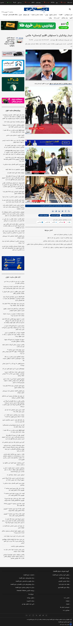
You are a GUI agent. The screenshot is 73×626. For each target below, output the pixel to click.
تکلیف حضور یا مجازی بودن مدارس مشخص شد (15, 136)
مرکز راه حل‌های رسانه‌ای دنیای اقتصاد (24, 587)
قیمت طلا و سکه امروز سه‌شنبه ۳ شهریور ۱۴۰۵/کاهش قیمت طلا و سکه (14, 515)
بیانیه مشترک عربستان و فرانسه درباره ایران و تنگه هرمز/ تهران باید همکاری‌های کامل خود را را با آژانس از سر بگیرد (13, 248)
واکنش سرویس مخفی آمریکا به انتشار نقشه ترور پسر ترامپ (13, 345)
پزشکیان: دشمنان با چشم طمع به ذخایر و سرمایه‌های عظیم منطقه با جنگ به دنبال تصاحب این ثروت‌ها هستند (13, 469)
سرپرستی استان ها (64, 607)
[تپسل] (26, 141)
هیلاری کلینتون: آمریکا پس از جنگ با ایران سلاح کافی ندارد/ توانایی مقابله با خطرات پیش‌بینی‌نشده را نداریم (13, 380)
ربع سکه (65, 2)
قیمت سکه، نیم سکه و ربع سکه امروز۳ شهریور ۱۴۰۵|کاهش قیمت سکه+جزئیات (14, 499)
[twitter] (62, 211)
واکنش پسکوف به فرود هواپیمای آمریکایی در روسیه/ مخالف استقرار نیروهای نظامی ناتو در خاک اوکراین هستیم (13, 556)
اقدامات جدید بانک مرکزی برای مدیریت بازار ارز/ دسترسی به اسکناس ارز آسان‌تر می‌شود (13, 232)
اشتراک (67, 604)
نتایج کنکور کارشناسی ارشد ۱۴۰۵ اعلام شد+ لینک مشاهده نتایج (13, 192)
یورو (47, 2)
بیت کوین (10, 2)
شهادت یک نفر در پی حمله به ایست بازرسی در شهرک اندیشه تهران (13, 141)
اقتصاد (60, 15)
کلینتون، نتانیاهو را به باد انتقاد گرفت (14, 169)
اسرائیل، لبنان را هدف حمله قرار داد (15, 475)
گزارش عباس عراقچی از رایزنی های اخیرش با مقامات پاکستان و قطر (13, 292)
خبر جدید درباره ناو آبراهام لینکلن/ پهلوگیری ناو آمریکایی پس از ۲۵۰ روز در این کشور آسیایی (13, 541)
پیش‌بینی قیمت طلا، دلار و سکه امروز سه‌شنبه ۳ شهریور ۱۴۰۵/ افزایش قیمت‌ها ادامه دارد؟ (14, 159)
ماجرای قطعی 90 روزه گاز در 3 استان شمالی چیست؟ (13, 364)
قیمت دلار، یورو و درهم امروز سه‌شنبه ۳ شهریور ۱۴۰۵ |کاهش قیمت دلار (14, 494)
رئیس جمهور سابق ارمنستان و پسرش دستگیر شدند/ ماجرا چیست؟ (13, 532)
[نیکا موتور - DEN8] (13, 54)
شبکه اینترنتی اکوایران (63, 581)
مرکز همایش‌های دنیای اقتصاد (26, 578)
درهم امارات (28, 2)
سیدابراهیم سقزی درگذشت (17, 546)
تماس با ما (66, 598)
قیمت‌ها (5, 15)
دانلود (28, 132)
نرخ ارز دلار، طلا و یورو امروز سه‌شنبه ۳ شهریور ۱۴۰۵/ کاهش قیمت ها (14, 489)
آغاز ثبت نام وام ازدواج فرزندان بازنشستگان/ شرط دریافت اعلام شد (13, 426)
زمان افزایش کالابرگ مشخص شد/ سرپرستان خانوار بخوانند (13, 237)
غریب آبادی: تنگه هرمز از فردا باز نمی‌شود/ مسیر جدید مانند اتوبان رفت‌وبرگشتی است (13, 287)
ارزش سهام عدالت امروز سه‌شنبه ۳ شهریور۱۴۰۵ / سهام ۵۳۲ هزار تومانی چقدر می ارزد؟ (13, 351)
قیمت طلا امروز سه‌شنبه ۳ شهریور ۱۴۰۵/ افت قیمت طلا (14, 504)
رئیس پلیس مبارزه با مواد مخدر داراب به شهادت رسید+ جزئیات (14, 550)
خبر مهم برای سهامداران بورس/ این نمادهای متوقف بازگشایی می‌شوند (13, 397)
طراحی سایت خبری (65, 624)
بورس (46, 15)
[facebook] (65, 211)
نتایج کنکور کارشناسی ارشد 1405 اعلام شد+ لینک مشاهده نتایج (13, 387)
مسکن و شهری (53, 15)
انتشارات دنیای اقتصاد (28, 575)
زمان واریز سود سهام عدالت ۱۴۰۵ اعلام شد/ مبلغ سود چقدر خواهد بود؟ (13, 304)
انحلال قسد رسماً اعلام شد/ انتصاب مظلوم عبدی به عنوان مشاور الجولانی (13, 309)
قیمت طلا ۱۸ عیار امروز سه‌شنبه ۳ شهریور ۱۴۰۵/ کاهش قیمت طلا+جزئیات (14, 510)
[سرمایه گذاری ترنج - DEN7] (36, 25)
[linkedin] (59, 211)
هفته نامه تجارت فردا (64, 584)
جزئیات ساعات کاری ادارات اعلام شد (15, 173)
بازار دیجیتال (26, 15)
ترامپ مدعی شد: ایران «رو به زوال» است (14, 536)
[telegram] (56, 211)
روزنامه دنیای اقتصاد (64, 578)
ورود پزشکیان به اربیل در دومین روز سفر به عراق (60, 238)
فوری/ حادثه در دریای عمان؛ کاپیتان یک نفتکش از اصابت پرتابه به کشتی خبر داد (14, 146)
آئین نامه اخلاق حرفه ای (28, 604)
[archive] (26, 615)
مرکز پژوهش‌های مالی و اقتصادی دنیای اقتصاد (22, 584)
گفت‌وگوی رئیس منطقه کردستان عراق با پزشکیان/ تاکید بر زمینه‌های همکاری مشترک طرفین (49, 244)
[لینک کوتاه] (68, 211)
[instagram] (46, 615)
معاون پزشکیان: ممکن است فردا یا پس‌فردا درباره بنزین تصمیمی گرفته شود (13, 126)
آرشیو (70, 18)
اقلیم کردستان (55, 215)
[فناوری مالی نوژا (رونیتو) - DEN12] (13, 263)
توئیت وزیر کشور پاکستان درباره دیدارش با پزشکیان (13, 165)
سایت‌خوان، (64, 206)
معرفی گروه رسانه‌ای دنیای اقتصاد (60, 575)
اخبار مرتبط (49, 230)
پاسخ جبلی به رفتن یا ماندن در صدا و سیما (13, 197)
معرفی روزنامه (30, 598)
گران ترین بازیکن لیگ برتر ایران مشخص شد (13, 442)
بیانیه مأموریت (30, 601)
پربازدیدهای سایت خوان (13, 110)
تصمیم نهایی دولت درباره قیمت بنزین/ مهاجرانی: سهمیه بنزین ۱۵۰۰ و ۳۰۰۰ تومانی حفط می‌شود (13, 374)
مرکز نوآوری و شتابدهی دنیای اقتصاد (25, 581)
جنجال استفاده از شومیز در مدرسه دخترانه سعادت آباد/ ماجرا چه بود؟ (13, 315)
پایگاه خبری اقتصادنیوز (63, 587)
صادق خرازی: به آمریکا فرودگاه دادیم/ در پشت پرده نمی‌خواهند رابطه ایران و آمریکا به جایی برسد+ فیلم (13, 327)
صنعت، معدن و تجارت (37, 15)
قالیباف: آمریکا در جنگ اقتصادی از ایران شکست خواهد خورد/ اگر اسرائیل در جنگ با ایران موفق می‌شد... (13, 334)
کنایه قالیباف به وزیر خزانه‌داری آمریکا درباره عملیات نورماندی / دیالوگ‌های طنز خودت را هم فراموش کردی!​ (13, 298)
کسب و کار (56, 18)
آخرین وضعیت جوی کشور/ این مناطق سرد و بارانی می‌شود (13, 464)
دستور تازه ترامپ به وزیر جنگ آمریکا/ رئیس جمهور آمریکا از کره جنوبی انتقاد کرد (13, 479)
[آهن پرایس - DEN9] (13, 67)
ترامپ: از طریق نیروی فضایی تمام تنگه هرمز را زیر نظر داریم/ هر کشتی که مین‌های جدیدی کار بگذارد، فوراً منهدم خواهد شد (13, 320)
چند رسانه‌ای (64, 18)
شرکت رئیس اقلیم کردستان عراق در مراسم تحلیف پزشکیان (57, 241)
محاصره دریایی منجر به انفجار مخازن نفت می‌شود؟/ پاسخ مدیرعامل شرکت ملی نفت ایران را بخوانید (13, 207)
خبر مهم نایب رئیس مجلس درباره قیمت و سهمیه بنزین (13, 527)
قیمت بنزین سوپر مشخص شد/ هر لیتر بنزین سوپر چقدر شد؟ (14, 411)
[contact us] (30, 615)
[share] (33, 615)
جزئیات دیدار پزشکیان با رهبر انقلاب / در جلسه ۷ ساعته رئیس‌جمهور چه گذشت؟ (14, 416)
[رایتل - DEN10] (13, 100)
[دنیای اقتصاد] (36, 9)
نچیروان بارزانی (44, 215)
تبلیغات (67, 601)
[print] (52, 211)
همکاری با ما (66, 610)
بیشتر (50, 18)
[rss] (36, 615)
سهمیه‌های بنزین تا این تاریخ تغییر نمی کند (13, 369)
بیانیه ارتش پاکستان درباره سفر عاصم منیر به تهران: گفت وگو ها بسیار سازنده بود (13, 201)
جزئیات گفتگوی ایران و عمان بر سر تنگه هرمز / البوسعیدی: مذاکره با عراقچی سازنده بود (13, 358)
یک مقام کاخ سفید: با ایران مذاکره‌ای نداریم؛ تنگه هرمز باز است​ (13, 421)
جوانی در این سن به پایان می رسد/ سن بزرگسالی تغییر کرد (14, 282)
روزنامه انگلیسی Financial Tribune (25, 591)
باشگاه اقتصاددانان (13, 15)
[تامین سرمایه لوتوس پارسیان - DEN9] (13, 84)
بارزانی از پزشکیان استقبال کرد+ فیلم (63, 234)
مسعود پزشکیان (66, 215)
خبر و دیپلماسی (68, 15)
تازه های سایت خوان (13, 277)
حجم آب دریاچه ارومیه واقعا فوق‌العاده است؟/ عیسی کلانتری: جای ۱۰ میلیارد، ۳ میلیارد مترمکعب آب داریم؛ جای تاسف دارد (13, 152)
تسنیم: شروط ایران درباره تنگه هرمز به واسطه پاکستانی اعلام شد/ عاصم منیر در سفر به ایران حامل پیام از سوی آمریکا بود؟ (13, 521)
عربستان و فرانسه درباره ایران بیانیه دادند (14, 122)
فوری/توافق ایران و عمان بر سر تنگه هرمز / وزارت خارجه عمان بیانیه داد (13, 131)
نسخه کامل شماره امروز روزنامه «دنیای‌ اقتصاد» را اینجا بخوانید (9, 42)
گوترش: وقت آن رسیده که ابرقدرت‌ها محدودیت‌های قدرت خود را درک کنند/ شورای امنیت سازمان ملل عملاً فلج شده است (13, 178)
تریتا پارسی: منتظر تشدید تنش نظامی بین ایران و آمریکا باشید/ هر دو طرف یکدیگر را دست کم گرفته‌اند (13, 226)
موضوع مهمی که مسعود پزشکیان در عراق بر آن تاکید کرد (57, 247)
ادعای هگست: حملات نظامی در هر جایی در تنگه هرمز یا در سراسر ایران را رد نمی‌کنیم (13, 220)
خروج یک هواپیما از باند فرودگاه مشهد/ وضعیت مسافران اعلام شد (14, 340)
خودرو (20, 15)
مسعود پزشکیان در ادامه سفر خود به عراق (61, 84)
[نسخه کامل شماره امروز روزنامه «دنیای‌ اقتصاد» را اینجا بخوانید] (19, 40)
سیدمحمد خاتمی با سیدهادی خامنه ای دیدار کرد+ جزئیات (13, 242)
